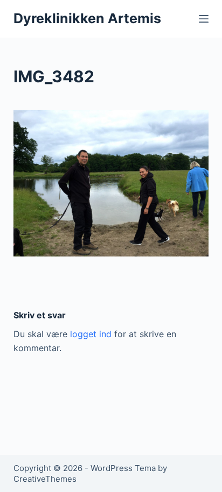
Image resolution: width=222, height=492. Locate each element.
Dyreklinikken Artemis (87, 18)
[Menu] (204, 19)
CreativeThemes (45, 479)
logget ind (91, 334)
